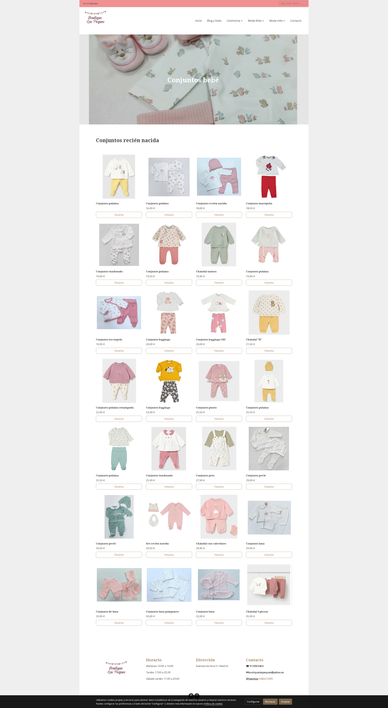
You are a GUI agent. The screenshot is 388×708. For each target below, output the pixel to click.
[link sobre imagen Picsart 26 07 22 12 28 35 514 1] (219, 517)
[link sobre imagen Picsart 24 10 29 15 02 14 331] (119, 245)
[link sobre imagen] (119, 585)
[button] (234, 21)
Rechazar (270, 701)
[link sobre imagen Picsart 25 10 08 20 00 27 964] (269, 517)
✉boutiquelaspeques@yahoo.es (265, 672)
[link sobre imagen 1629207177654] (219, 313)
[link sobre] (119, 671)
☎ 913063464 (254, 666)
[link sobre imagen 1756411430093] (119, 313)
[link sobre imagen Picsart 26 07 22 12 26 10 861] (219, 449)
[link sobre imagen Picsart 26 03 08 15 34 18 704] (269, 245)
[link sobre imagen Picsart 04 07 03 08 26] (269, 177)
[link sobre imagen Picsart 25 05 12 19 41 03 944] (119, 517)
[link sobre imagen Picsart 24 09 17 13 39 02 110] (269, 313)
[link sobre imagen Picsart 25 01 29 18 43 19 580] (119, 449)
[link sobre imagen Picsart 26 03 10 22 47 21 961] (169, 177)
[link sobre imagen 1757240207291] (269, 381)
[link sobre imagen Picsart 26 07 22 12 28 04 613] (169, 449)
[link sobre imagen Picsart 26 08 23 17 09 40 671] (219, 245)
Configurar (253, 701)
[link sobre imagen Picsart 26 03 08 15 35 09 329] (169, 245)
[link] (96, 20)
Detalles (119, 214)
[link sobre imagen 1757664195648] (219, 381)
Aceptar (285, 701)
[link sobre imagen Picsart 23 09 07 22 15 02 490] (169, 381)
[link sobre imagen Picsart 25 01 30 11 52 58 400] (169, 313)
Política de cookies (213, 703)
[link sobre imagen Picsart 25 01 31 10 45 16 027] (169, 517)
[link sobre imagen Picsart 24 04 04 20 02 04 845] (269, 449)
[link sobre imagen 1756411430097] (219, 177)
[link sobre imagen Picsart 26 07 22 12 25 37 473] (119, 381)
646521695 (266, 678)
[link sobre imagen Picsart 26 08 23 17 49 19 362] (119, 177)
